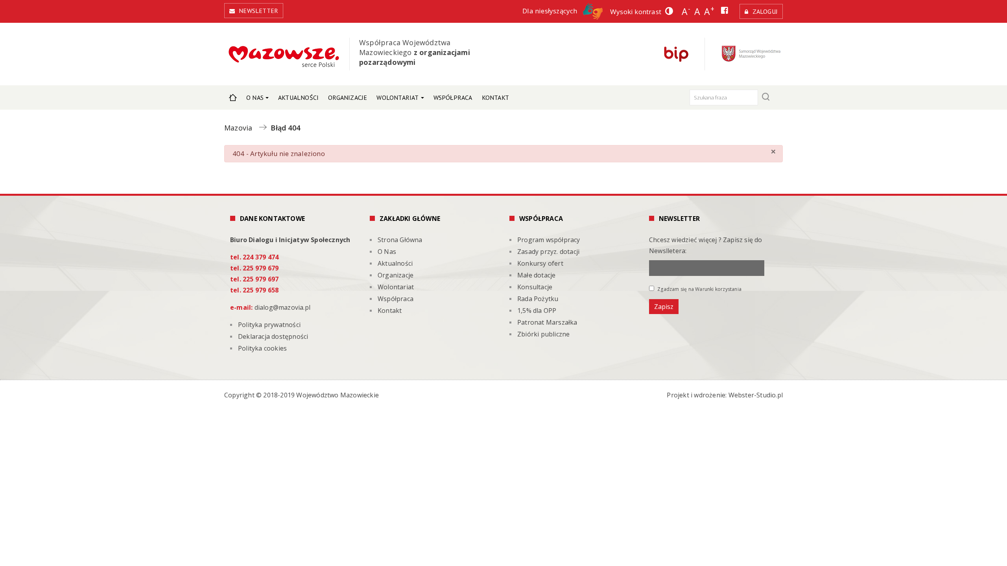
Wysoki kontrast (635, 11)
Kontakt (495, 97)
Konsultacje (534, 287)
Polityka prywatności (269, 324)
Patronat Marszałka (547, 322)
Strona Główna (233, 97)
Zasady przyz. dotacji (548, 251)
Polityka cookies (262, 348)
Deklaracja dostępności (273, 336)
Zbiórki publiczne (543, 334)
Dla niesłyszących (550, 10)
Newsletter (258, 11)
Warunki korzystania (718, 289)
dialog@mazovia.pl (282, 307)
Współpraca (452, 97)
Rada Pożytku (537, 298)
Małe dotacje (536, 275)
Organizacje (347, 97)
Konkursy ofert (540, 263)
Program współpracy (548, 239)
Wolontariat (397, 97)
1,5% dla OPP (536, 310)
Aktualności (298, 97)
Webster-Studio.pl (756, 395)
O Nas (255, 97)
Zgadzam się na (698, 289)
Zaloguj (765, 11)
